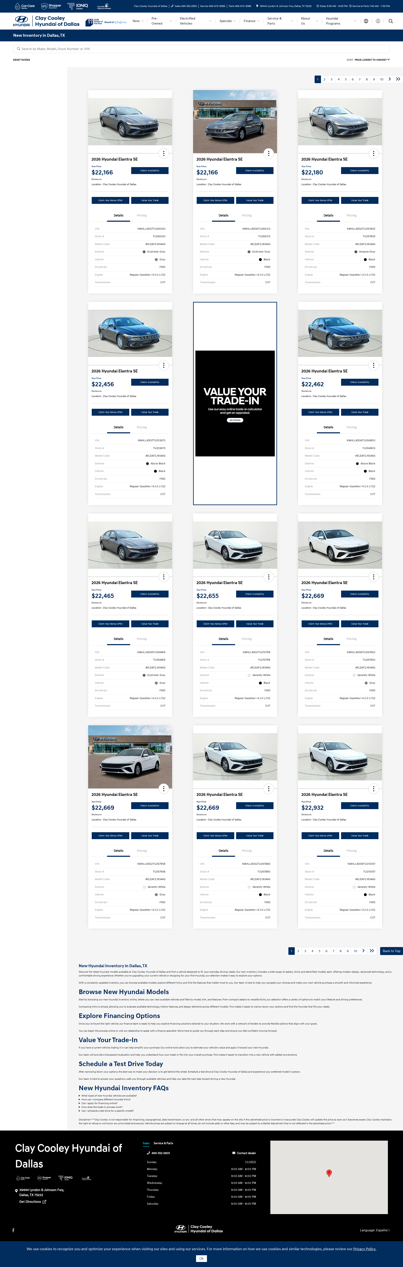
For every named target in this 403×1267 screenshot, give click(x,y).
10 (381, 79)
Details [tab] (118, 215)
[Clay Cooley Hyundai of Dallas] (49, 21)
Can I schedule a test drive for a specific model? (107, 1110)
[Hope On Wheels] (86, 1178)
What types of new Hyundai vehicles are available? (109, 1095)
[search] (391, 21)
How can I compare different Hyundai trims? (106, 1099)
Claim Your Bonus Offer (110, 200)
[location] (257, 6)
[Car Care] (23, 1178)
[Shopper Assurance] (44, 1178)
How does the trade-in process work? (101, 1107)
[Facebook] (13, 1230)
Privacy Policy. (364, 1249)
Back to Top (391, 951)
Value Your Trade (149, 200)
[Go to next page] (390, 79)
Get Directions (30, 1202)
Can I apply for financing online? (99, 1103)
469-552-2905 (161, 1153)
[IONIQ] (65, 1178)
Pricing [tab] (142, 215)
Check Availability (149, 170)
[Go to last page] (398, 79)
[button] (163, 153)
